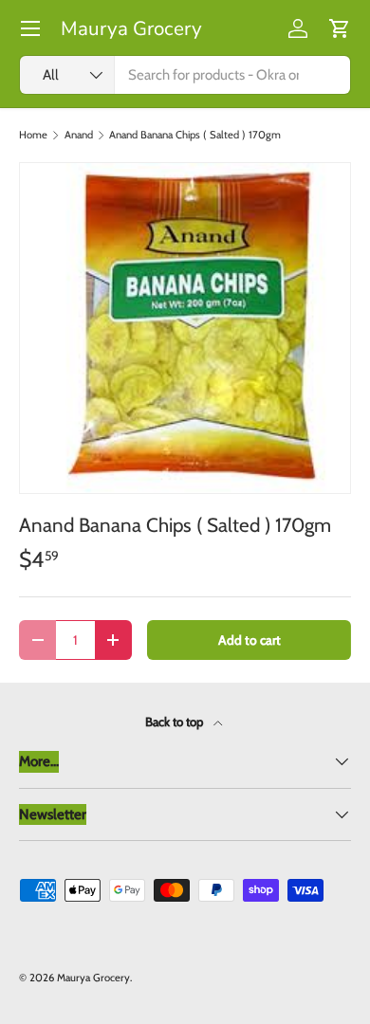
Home (33, 135)
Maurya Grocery (93, 977)
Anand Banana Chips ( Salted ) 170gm (195, 135)
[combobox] (185, 75)
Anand (79, 135)
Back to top (175, 721)
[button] (340, 28)
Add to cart (249, 640)
